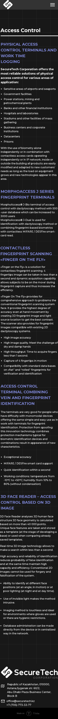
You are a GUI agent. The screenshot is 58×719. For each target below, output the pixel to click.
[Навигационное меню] (52, 4)
